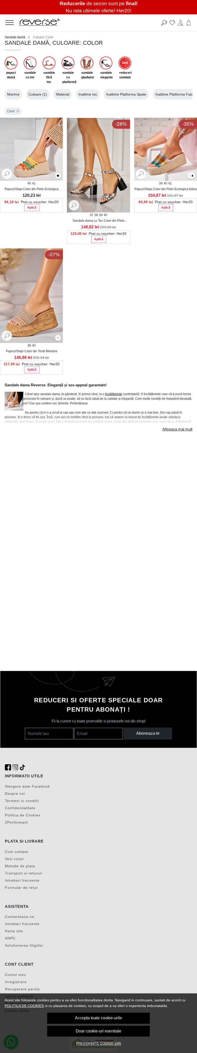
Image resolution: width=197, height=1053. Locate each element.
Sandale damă (15, 37)
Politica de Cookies (23, 815)
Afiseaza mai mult (177, 429)
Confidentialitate (20, 808)
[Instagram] (15, 767)
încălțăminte (113, 394)
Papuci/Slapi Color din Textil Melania (31, 351)
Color (11, 111)
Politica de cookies (24, 1006)
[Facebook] (8, 767)
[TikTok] (22, 767)
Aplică (31, 207)
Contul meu (15, 975)
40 (29, 183)
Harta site (14, 931)
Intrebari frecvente (22, 880)
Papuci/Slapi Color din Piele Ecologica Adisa (165, 189)
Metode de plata (20, 866)
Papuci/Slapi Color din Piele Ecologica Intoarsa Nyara (31, 189)
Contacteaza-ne (19, 917)
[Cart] (188, 23)
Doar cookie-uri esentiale (98, 1031)
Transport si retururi (23, 873)
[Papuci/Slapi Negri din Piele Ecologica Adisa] (192, 176)
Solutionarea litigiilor (24, 945)
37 (91, 215)
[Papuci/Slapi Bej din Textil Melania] (58, 338)
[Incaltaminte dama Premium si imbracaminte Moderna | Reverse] (79, 22)
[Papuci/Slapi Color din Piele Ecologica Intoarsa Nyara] (31, 149)
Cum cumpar (16, 852)
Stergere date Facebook (27, 786)
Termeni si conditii (22, 801)
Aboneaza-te (148, 733)
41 (34, 183)
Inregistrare (16, 982)
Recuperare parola (22, 989)
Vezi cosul (14, 859)
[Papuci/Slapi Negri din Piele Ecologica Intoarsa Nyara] (58, 176)
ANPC (10, 938)
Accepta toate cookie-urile (98, 1018)
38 (96, 215)
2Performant (16, 822)
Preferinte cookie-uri (98, 1043)
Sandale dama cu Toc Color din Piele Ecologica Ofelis (98, 221)
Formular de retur (21, 888)
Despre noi (15, 793)
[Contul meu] (180, 23)
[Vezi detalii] (7, 173)
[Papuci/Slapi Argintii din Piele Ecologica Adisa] (190, 176)
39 (101, 215)
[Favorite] (172, 23)
